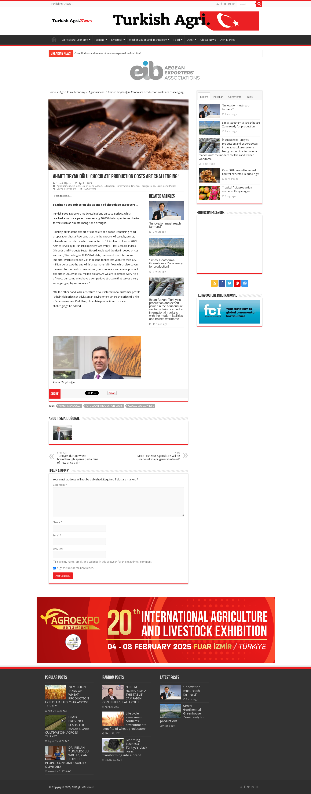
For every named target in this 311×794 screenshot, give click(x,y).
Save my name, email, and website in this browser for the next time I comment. (104, 561)
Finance (135, 186)
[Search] (259, 4)
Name (57, 522)
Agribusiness (96, 92)
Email (57, 535)
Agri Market (227, 39)
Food (176, 39)
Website (58, 548)
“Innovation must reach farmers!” (165, 225)
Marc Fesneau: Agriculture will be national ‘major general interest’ (158, 456)
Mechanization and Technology (148, 39)
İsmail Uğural (63, 183)
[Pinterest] (229, 4)
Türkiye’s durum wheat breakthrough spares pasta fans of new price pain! (77, 457)
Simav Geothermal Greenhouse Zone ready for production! (166, 263)
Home (54, 39)
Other (190, 39)
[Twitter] (225, 4)
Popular (218, 96)
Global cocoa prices (141, 406)
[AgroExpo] (156, 629)
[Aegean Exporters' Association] (155, 70)
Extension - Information (117, 186)
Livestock (116, 39)
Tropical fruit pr (83, 53)
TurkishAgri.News (61, 3)
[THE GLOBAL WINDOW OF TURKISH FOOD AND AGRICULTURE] (72, 20)
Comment (60, 484)
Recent (204, 96)
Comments (234, 96)
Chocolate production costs (104, 406)
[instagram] (233, 4)
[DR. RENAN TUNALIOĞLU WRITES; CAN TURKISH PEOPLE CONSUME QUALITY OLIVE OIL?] (55, 753)
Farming (100, 39)
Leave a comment (66, 188)
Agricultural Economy (75, 39)
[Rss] (217, 4)
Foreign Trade (148, 186)
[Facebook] (221, 4)
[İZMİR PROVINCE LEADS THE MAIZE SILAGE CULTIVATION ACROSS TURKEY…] (55, 722)
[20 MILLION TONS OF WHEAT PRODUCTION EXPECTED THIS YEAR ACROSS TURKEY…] (55, 692)
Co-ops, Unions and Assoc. (87, 186)
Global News (208, 39)
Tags (250, 96)
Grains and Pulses (166, 186)
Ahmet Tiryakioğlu (70, 406)
